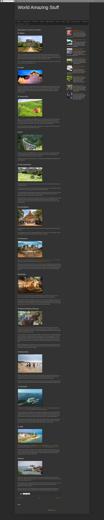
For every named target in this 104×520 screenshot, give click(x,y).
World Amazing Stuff (38, 7)
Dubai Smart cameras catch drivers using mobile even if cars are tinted (79, 67)
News (63, 21)
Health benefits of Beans (78, 76)
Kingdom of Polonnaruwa (44, 261)
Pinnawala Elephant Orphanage (26, 327)
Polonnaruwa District (37, 259)
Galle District (56, 446)
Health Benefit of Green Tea (79, 57)
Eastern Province (21, 409)
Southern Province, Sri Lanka (39, 446)
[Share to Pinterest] (29, 494)
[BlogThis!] (25, 494)
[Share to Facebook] (28, 494)
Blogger (54, 510)
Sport (68, 21)
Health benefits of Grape (78, 93)
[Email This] (23, 494)
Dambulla (22, 295)
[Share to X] (26, 494)
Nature (58, 21)
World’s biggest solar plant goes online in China (78, 49)
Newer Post (20, 498)
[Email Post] (21, 493)
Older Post (58, 498)
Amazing (19, 21)
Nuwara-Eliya (22, 119)
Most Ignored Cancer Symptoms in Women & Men (79, 31)
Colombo (51, 445)
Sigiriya (21, 54)
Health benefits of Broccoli (78, 85)
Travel (27, 24)
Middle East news (50, 21)
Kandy (21, 86)
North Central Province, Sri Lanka (50, 259)
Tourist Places (20, 24)
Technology (84, 21)
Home (39, 498)
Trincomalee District (44, 407)
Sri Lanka (27, 409)
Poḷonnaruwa (22, 259)
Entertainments (26, 21)
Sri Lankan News (75, 21)
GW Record (35, 21)
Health (41, 21)
